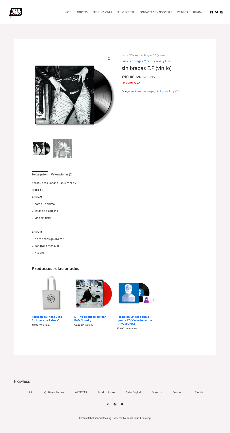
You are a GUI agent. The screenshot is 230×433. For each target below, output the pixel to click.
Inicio (68, 12)
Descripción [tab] (40, 174)
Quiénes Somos (54, 392)
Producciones (102, 12)
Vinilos (134, 55)
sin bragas (136, 61)
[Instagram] (221, 12)
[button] (109, 59)
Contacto (178, 392)
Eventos (182, 12)
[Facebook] (211, 12)
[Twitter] (216, 12)
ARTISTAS (82, 12)
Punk (125, 61)
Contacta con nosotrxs (156, 12)
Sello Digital (126, 12)
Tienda (197, 12)
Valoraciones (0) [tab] (61, 174)
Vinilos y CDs (162, 61)
